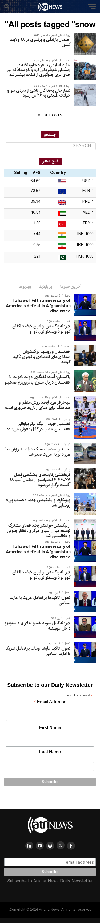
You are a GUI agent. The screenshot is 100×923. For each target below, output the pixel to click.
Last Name (50, 751)
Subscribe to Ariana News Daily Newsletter (50, 881)
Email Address (50, 702)
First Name (50, 727)
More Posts (50, 115)
